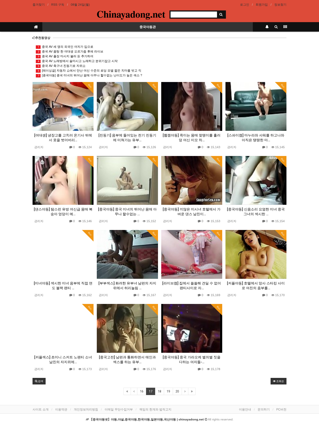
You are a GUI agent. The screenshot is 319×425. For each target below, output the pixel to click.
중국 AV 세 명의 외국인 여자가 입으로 (66, 46)
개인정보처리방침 (86, 409)
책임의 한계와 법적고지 (155, 409)
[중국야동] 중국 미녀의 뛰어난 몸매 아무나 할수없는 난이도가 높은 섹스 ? (90, 75)
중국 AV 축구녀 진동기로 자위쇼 (62, 65)
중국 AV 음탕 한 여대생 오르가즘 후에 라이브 (71, 51)
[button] (39, 381)
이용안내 (245, 409)
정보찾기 (280, 4)
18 (159, 391)
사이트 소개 (41, 409)
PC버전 (281, 409)
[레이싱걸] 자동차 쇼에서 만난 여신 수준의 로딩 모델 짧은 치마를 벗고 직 (89, 70)
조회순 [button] (280, 381)
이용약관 (61, 409)
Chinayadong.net (131, 14)
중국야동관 (148, 27)
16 (141, 391)
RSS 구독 (57, 4)
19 (168, 391)
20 (177, 391)
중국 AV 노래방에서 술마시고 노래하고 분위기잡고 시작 (78, 61)
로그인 (244, 4)
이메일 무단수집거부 (119, 409)
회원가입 (262, 4)
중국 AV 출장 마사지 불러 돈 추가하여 (66, 56)
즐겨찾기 (39, 4)
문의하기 (264, 409)
